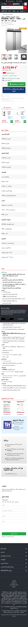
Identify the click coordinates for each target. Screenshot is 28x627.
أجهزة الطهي (4, 11)
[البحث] (25, 7)
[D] (4, 73)
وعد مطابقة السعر (11, 455)
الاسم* (3, 505)
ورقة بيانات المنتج (11, 73)
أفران (9, 11)
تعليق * (3, 521)
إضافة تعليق (14, 533)
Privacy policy (23, 306)
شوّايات (13, 11)
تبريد (18, 11)
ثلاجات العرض (23, 11)
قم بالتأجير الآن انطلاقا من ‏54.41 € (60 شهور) (14, 90)
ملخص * (4, 516)
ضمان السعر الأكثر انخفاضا (10, 78)
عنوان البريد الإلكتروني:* (7, 510)
